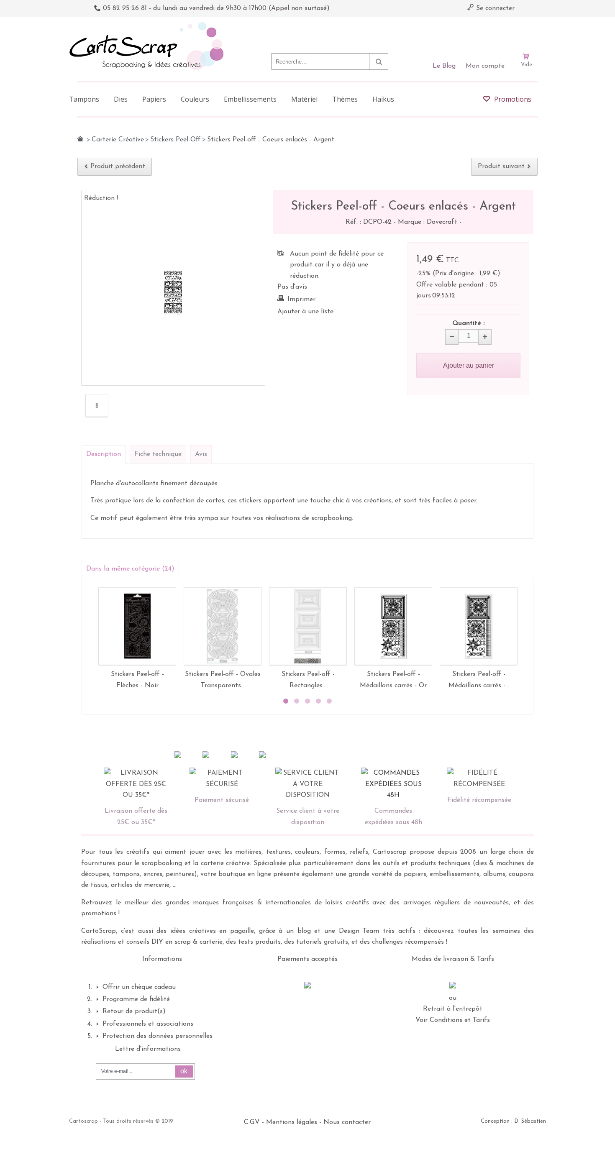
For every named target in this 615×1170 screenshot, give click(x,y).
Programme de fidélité (136, 999)
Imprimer (301, 299)
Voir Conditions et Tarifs (452, 1020)
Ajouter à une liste (305, 311)
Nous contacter (347, 1122)
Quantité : (468, 323)
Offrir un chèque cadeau (139, 987)
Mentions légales (291, 1122)
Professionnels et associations (147, 1024)
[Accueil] (80, 139)
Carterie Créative (118, 139)
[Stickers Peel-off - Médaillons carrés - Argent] (478, 626)
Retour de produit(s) (134, 1011)
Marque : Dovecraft (428, 222)
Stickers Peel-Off (175, 139)
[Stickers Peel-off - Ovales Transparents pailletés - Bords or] (222, 626)
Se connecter (494, 8)
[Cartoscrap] (148, 25)
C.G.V (252, 1122)
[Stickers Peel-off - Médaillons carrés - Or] (393, 626)
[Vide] (526, 33)
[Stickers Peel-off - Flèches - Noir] (137, 626)
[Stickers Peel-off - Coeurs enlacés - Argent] (97, 405)
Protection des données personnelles (157, 1036)
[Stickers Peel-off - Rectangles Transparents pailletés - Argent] (308, 626)
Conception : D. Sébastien (513, 1121)
